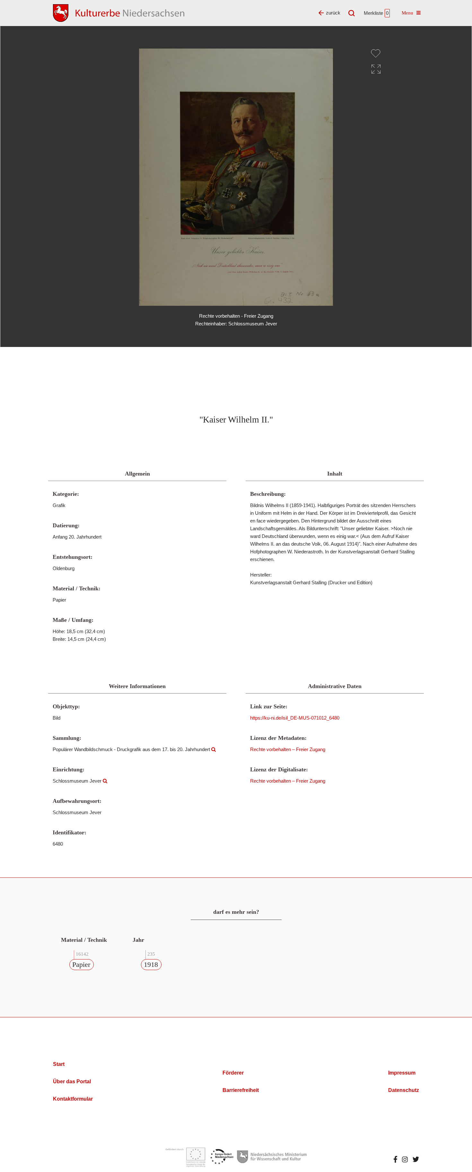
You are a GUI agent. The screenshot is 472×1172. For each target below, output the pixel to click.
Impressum (401, 1073)
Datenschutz (403, 1090)
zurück (333, 12)
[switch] (375, 53)
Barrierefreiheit (241, 1090)
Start (59, 1064)
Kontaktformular (73, 1099)
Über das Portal (72, 1081)
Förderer (233, 1073)
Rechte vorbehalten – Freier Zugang (287, 749)
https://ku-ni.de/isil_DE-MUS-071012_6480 (294, 718)
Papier (81, 964)
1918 (151, 964)
